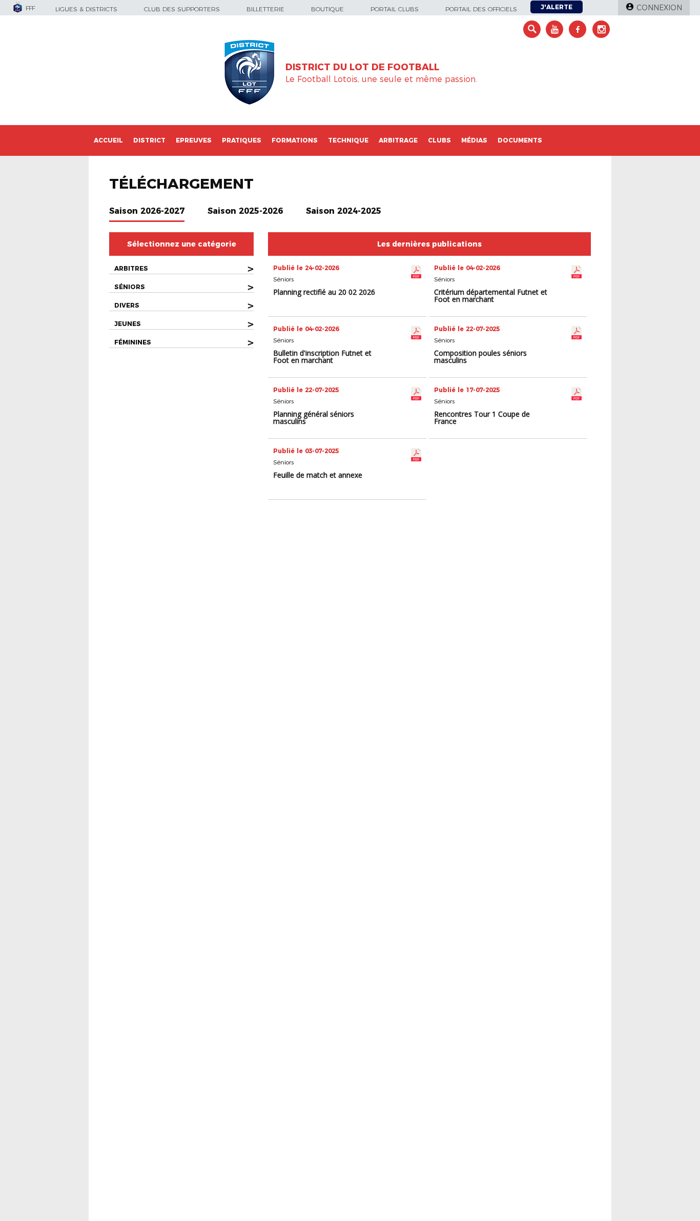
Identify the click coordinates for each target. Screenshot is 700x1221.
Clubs (439, 140)
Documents (520, 140)
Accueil (108, 140)
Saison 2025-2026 (245, 211)
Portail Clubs (394, 9)
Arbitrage (398, 140)
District (149, 140)
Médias (474, 140)
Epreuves (194, 140)
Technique (348, 140)
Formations (295, 140)
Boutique (327, 9)
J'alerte (556, 7)
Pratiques (241, 140)
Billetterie (265, 9)
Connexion (659, 7)
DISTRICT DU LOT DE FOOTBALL (362, 67)
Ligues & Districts (86, 9)
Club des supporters (182, 9)
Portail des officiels (481, 9)
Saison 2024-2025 (343, 211)
